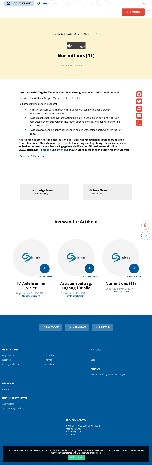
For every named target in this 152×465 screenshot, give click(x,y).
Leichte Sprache (22, 3)
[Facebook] (139, 94)
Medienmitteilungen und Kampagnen (108, 374)
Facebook (45, 149)
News (93, 355)
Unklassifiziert (73, 34)
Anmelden (7, 389)
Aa (46, 3)
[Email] (139, 115)
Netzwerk (6, 360)
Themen (48, 360)
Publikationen (50, 355)
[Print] (139, 108)
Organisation (8, 355)
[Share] (139, 122)
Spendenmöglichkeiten (13, 408)
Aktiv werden (8, 404)
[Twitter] (139, 101)
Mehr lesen (95, 452)
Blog (93, 360)
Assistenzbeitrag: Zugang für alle (76, 285)
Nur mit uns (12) (121, 283)
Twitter (61, 149)
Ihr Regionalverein (10, 364)
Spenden (135, 12)
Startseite (57, 34)
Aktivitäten (49, 364)
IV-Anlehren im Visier (31, 285)
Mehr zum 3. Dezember (32, 156)
